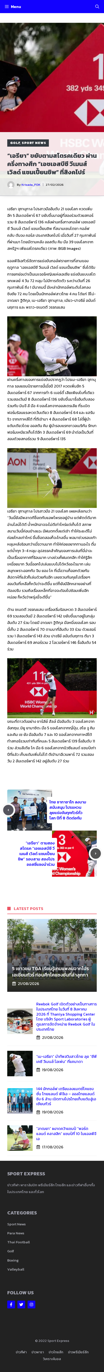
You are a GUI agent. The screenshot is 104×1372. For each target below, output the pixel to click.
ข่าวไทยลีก (56, 1352)
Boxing (13, 1260)
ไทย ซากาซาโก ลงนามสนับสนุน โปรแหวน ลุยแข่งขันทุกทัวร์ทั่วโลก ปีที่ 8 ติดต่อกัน (67, 810)
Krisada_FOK (31, 184)
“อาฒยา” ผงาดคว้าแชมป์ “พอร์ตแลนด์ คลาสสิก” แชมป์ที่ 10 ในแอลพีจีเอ (66, 1134)
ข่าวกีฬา (21, 1352)
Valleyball (15, 1269)
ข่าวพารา (37, 1352)
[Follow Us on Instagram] (31, 1304)
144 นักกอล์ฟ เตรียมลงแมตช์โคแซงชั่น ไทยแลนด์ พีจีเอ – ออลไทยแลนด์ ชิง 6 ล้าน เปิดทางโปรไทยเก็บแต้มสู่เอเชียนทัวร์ (66, 1096)
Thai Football (18, 1242)
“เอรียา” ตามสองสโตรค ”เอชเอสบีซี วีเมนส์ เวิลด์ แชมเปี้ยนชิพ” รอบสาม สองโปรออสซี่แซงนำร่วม (36, 853)
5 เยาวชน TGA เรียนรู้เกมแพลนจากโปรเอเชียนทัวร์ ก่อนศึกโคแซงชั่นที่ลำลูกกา (50, 971)
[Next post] (96, 853)
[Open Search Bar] (97, 6)
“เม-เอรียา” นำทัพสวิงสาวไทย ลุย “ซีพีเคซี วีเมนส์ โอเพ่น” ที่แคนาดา (66, 1058)
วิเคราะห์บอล (52, 1359)
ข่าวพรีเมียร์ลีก (78, 1352)
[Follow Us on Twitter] (21, 1304)
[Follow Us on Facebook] (11, 1304)
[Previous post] (8, 810)
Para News (15, 1233)
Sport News (34, 142)
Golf (15, 142)
